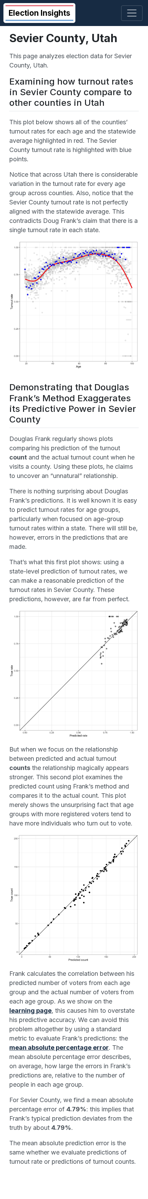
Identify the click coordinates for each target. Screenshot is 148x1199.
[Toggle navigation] (132, 13)
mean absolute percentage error (59, 1047)
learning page (30, 1010)
